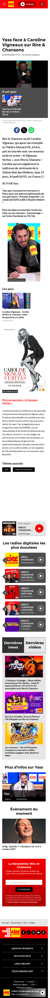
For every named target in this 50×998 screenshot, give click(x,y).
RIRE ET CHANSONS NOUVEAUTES (25, 528)
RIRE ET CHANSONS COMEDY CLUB (27, 624)
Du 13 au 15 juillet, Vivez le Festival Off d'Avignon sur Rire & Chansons (22, 717)
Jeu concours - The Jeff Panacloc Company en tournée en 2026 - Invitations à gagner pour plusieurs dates (22, 751)
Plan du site (19, 981)
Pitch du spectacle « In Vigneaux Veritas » (20, 401)
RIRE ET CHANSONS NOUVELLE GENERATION (28, 576)
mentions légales (13, 902)
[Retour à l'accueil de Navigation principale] (11, 4)
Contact (30, 981)
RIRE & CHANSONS (27, 558)
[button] (24, 74)
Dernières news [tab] (13, 645)
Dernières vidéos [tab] (35, 645)
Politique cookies (24, 987)
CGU (33, 984)
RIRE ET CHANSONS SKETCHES (27, 591)
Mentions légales (20, 984)
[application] (24, 74)
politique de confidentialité (28, 902)
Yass (6, 793)
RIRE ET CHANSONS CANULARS (27, 607)
